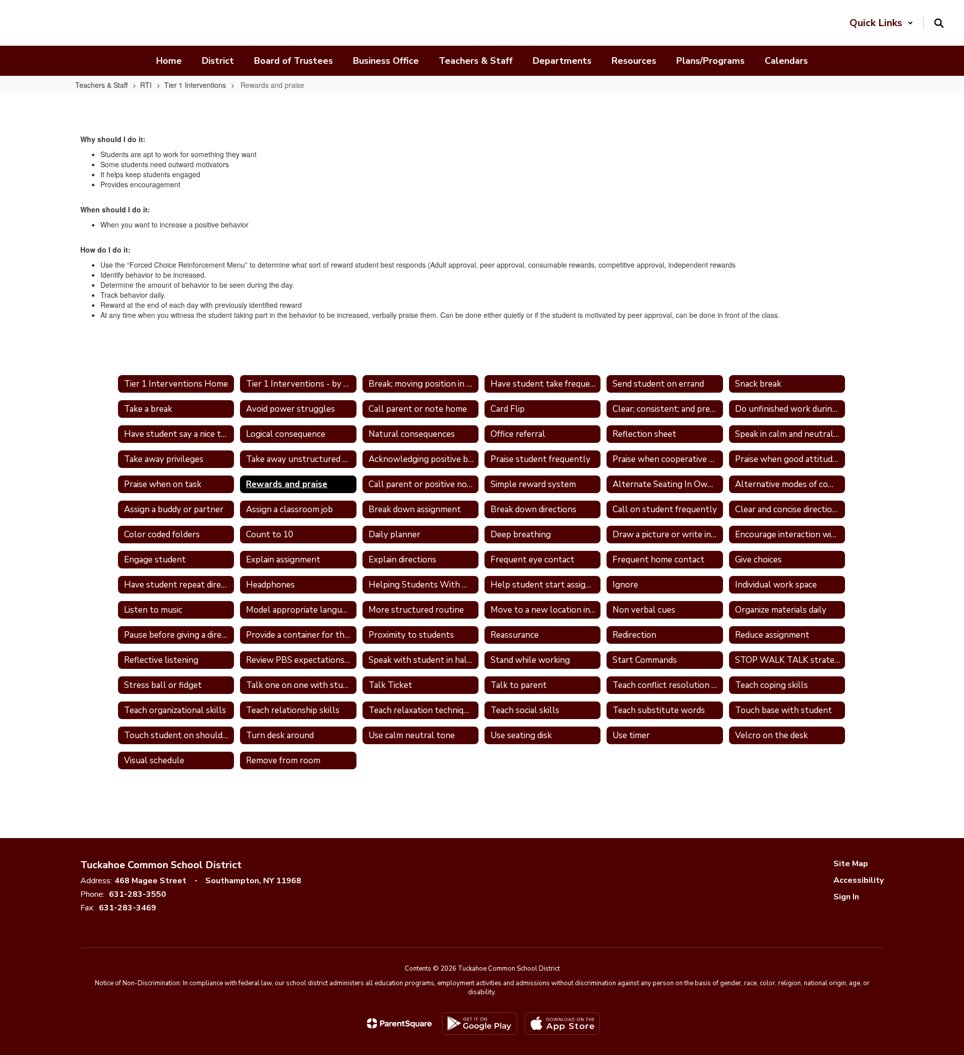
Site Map (850, 863)
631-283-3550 (137, 894)
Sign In (846, 896)
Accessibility (858, 880)
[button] (881, 23)
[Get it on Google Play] (479, 1023)
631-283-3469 (127, 907)
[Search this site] (939, 23)
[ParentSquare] (399, 1023)
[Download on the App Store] (562, 1023)
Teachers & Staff (101, 85)
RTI (146, 85)
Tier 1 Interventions (195, 85)
